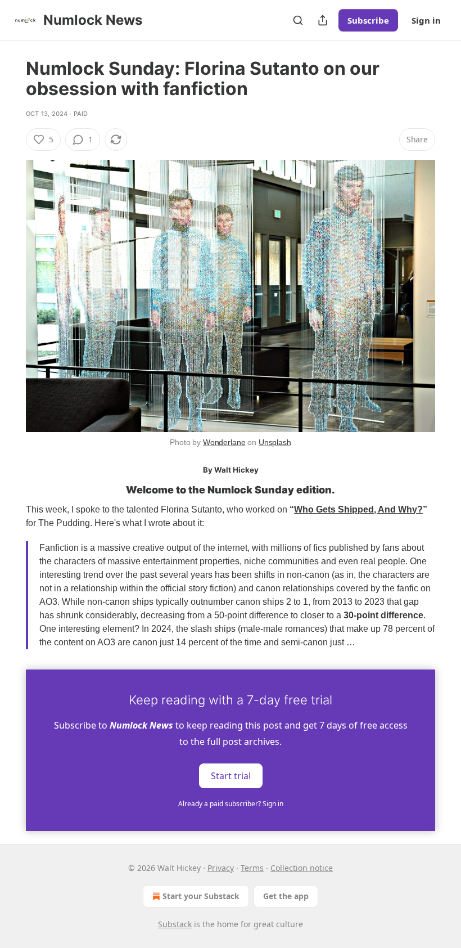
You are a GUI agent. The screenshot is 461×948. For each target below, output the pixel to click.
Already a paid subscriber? (230, 803)
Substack (175, 924)
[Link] (10, 491)
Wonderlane (224, 442)
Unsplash (275, 442)
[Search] (298, 20)
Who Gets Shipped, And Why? (358, 509)
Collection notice (301, 867)
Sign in (426, 20)
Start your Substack (200, 896)
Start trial (231, 776)
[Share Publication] (322, 20)
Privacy (220, 867)
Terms (252, 867)
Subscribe (368, 20)
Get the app (286, 896)
